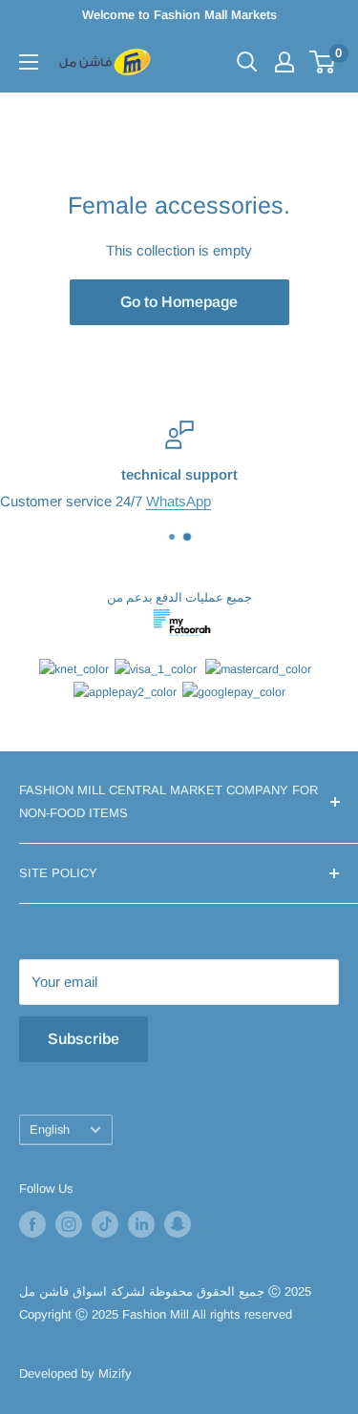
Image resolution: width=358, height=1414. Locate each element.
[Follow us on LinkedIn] (141, 1224)
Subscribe (83, 1039)
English (50, 1129)
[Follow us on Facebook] (32, 1224)
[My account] (284, 61)
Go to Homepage (179, 302)
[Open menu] (28, 62)
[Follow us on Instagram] (68, 1224)
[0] (323, 62)
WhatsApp (178, 501)
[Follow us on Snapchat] (177, 1224)
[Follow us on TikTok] (105, 1224)
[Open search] (247, 61)
